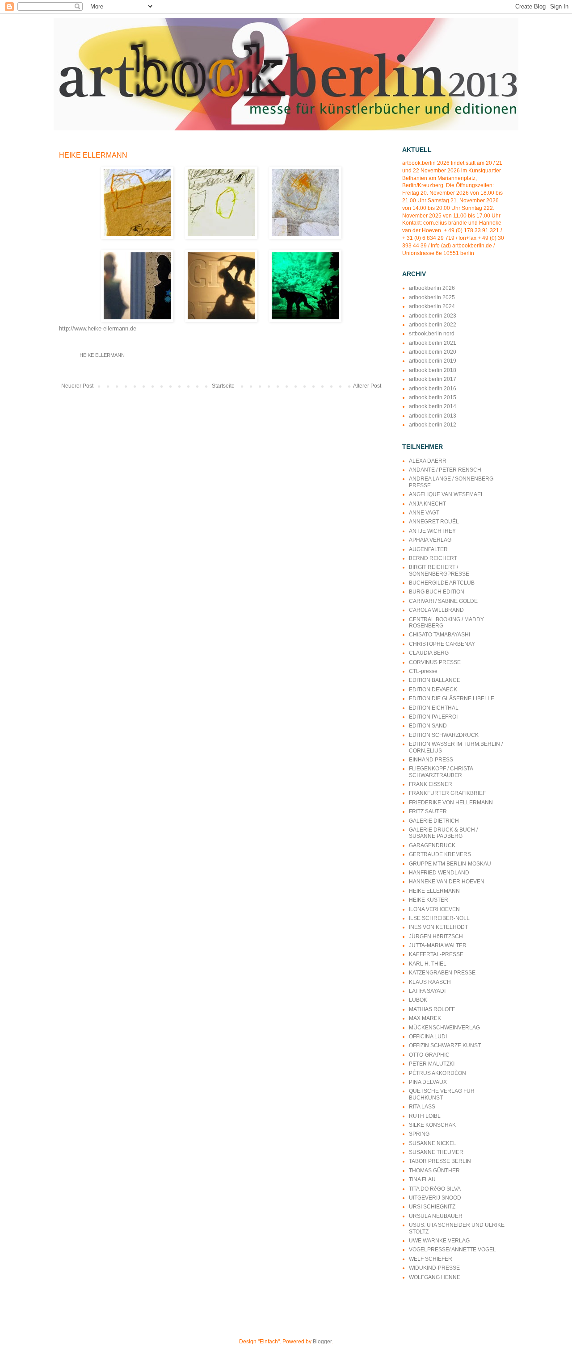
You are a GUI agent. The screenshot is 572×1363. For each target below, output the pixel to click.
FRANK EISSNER (430, 784)
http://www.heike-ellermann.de (97, 328)
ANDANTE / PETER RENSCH (445, 470)
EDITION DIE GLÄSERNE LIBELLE (451, 698)
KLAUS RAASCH (430, 982)
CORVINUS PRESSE (435, 662)
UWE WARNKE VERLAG (439, 1241)
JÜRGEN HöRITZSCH (436, 936)
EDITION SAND (428, 726)
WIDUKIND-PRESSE (434, 1268)
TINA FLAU (422, 1179)
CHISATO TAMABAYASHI (439, 634)
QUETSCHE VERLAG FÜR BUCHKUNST (442, 1094)
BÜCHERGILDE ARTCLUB (442, 583)
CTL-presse (423, 671)
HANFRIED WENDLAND (439, 873)
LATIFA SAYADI (427, 991)
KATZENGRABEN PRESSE (442, 973)
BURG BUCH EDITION (436, 592)
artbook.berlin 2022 (432, 325)
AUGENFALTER (428, 549)
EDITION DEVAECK (433, 689)
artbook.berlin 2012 (432, 425)
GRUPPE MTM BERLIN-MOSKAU (450, 864)
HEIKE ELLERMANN (102, 355)
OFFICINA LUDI (428, 1036)
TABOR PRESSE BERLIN (440, 1161)
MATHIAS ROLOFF (432, 1009)
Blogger (322, 1341)
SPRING (419, 1134)
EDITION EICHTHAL (433, 708)
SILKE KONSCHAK (432, 1125)
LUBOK (418, 1000)
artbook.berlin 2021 (432, 343)
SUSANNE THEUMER (436, 1152)
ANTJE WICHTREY (432, 531)
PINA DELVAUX (428, 1082)
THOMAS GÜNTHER (434, 1170)
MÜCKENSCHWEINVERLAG (444, 1027)
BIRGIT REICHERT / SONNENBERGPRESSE (439, 570)
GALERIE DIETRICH (434, 821)
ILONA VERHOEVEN (434, 909)
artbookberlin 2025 (432, 297)
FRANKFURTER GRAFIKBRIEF (447, 793)
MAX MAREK (425, 1018)
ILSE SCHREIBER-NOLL (439, 918)
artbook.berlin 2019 (432, 361)
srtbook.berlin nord (431, 333)
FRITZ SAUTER (428, 811)
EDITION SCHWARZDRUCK (444, 735)
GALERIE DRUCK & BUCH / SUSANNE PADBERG (443, 833)
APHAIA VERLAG (430, 540)
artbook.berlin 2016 (432, 388)
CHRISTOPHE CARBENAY (442, 644)
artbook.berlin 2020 (432, 352)
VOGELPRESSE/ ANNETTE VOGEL (452, 1249)
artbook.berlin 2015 (432, 397)
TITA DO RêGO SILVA (435, 1189)
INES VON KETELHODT (438, 927)
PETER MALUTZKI (431, 1064)
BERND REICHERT (433, 558)
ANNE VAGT (424, 513)
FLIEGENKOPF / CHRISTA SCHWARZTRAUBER (441, 771)
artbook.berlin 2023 (432, 316)
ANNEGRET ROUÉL (434, 521)
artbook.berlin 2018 (432, 370)
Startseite (223, 386)
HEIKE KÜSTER (428, 900)
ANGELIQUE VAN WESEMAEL (446, 494)
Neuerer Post (77, 386)
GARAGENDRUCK (432, 845)
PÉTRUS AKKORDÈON (437, 1073)
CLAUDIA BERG (429, 653)
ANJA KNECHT (427, 504)
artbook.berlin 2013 (432, 416)
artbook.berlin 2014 (432, 406)
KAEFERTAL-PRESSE (436, 954)
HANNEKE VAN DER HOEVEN (446, 881)
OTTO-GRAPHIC (429, 1055)
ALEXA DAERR (427, 461)
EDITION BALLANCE (434, 680)
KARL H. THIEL (427, 964)
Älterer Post (367, 386)
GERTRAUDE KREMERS (440, 854)
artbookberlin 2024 (432, 306)
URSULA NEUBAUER (436, 1216)
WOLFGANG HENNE (434, 1277)
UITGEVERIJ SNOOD (435, 1198)
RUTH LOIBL (425, 1116)
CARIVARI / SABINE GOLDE (443, 601)
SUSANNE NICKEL (432, 1143)
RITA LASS (422, 1107)
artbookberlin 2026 (432, 288)
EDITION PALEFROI (433, 717)
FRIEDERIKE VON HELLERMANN (451, 802)
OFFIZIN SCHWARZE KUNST (445, 1045)
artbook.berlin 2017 (432, 379)
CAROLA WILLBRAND (436, 610)
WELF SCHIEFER (430, 1259)
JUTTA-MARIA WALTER (438, 945)
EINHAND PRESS (431, 760)
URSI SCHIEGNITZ (432, 1207)
